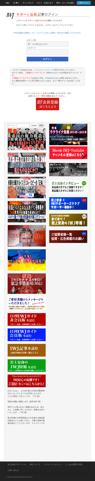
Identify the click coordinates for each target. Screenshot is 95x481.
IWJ (7, 3)
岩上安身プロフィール (17, 464)
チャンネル (27, 3)
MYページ (84, 3)
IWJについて (35, 464)
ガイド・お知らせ (44, 3)
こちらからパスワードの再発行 (47, 70)
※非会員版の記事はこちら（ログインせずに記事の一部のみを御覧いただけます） (47, 33)
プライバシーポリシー (53, 464)
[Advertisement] (27, 442)
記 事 (15, 3)
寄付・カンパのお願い (65, 3)
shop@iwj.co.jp (51, 78)
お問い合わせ (13, 470)
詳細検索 (34, 125)
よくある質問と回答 (74, 464)
